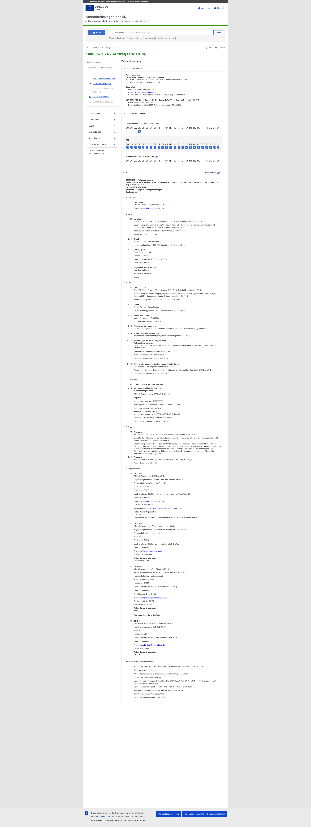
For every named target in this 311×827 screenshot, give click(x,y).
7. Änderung (94, 138)
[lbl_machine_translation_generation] (157, 157)
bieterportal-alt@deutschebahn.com (154, 598)
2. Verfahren (94, 120)
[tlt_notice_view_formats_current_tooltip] (218, 173)
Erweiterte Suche (133, 38)
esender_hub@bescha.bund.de (152, 645)
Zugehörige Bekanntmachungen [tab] (99, 68)
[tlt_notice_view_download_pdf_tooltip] (127, 147)
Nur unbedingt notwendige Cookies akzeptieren (204, 814)
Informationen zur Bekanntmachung (96, 152)
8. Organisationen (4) (98, 144)
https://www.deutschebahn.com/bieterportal (164, 508)
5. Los (91, 126)
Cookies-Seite (105, 817)
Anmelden (205, 8)
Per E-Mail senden (101, 97)
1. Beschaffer (94, 113)
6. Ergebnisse (95, 132)
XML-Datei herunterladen (104, 79)
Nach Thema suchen (164, 38)
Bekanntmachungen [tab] (95, 62)
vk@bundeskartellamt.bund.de (152, 551)
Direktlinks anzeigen (102, 84)
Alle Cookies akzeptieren (168, 814)
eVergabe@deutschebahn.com (146, 92)
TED (87, 48)
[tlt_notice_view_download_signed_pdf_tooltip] (139, 131)
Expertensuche (148, 38)
